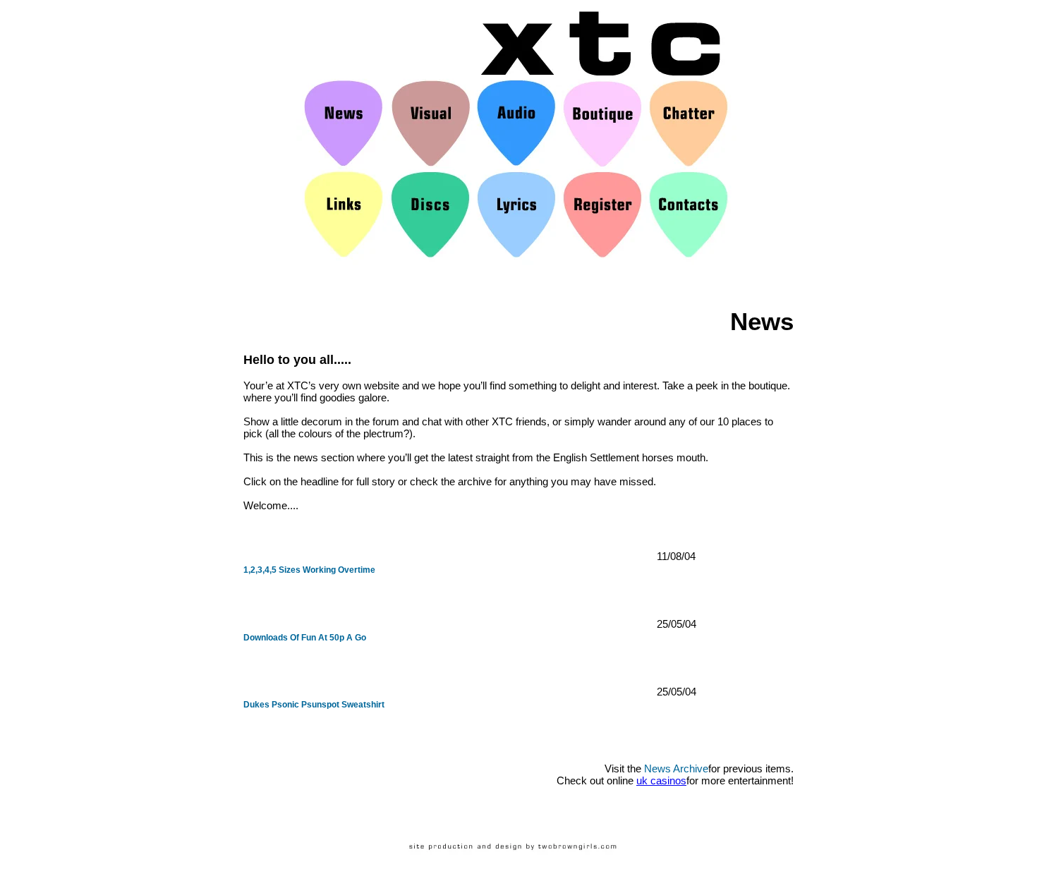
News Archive (676, 768)
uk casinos (661, 780)
